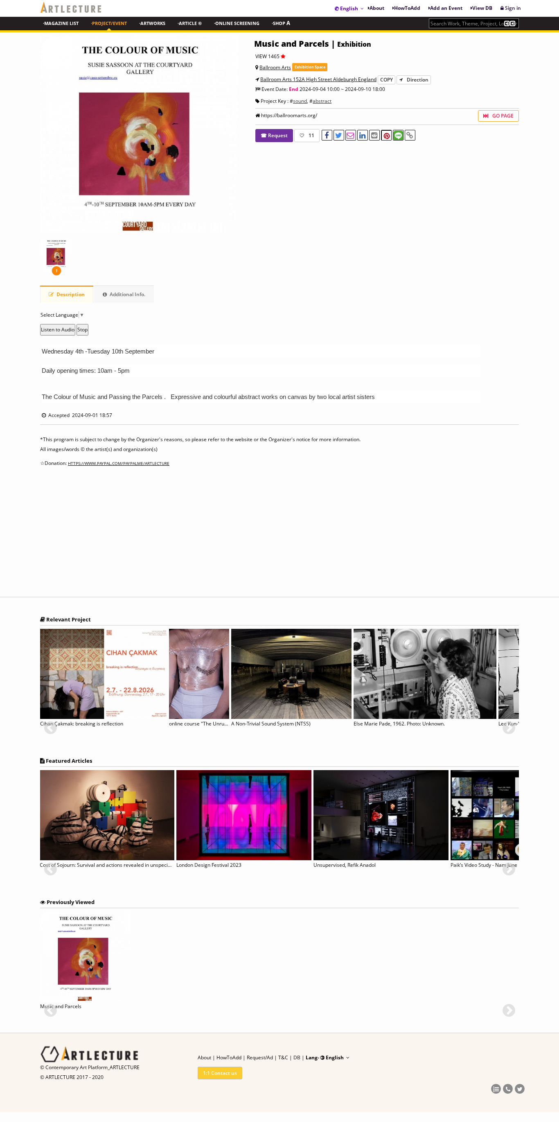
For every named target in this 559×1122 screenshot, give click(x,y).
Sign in (512, 8)
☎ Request (274, 135)
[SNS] (496, 1089)
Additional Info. (126, 294)
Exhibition (354, 44)
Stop (82, 329)
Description (70, 294)
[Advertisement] (279, 534)
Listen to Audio (57, 329)
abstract (322, 100)
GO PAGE (503, 115)
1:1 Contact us (220, 1073)
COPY (386, 79)
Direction (417, 79)
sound (300, 100)
